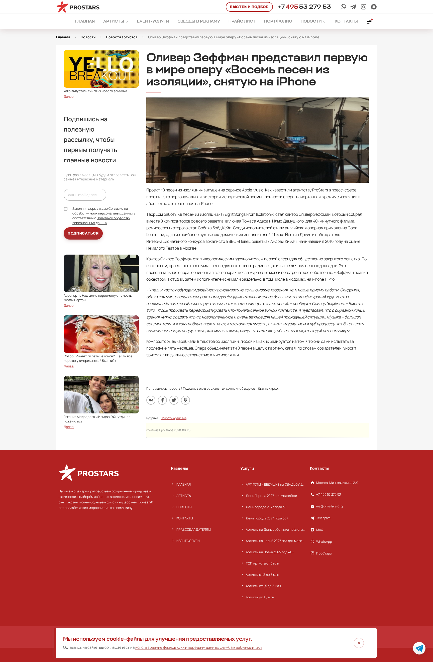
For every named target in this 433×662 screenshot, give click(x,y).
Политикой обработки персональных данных (101, 220)
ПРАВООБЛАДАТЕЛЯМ (193, 529)
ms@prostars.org (329, 506)
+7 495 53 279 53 (328, 494)
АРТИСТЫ (183, 495)
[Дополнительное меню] (369, 21)
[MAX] (374, 7)
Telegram (323, 518)
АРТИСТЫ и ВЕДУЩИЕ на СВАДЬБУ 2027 (275, 484)
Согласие (116, 208)
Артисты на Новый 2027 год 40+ (270, 552)
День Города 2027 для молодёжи (271, 495)
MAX (319, 529)
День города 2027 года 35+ (267, 507)
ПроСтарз (324, 553)
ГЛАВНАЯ (183, 484)
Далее (69, 96)
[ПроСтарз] (364, 7)
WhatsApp (324, 541)
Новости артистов (173, 418)
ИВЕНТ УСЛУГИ (188, 540)
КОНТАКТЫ (184, 518)
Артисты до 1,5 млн (260, 597)
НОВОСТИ (184, 507)
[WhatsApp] (343, 7)
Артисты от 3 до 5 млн (262, 574)
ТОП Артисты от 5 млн (262, 563)
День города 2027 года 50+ (267, 518)
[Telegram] (353, 7)
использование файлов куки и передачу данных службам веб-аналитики (198, 647)
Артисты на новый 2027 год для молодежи (275, 540)
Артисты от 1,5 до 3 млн (263, 586)
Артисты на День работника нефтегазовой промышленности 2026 (275, 529)
